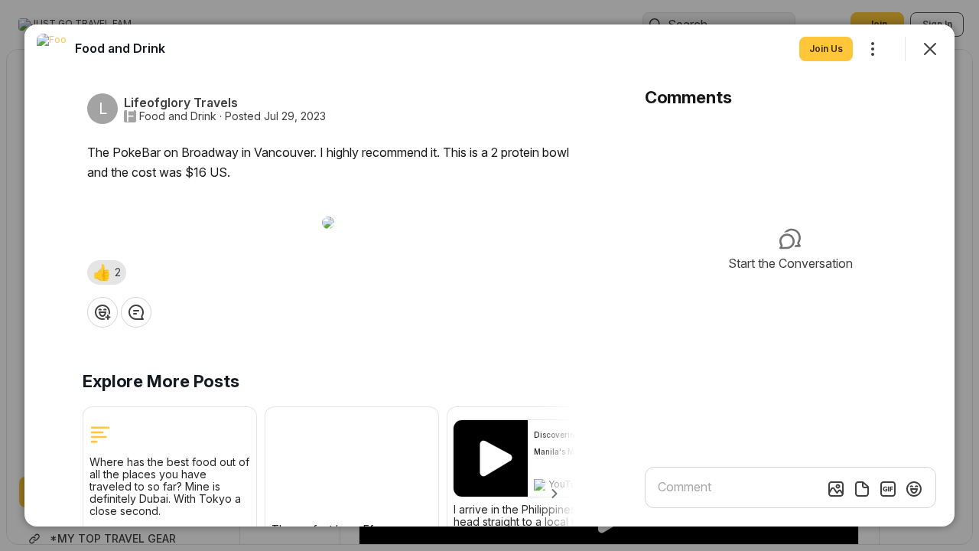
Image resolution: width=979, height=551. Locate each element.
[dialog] (489, 275)
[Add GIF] (888, 489)
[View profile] (52, 49)
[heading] (120, 48)
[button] (106, 272)
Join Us (826, 48)
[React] (102, 312)
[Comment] (136, 312)
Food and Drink (177, 116)
